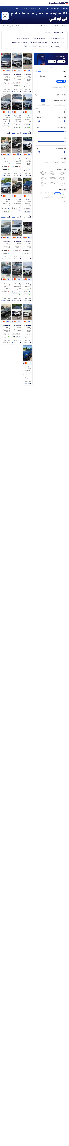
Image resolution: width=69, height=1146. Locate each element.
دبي (64, 194)
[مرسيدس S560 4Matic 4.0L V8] (17, 73)
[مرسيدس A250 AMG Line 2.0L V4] (27, 73)
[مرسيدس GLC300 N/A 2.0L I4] (27, 365)
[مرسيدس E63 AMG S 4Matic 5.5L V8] (17, 157)
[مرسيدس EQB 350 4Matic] (17, 114)
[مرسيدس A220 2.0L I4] (6, 157)
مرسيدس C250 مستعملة (22, 38)
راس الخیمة (62, 198)
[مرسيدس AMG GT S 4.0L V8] (27, 240)
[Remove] (64, 81)
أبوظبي (57, 194)
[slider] (64, 112)
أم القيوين (46, 198)
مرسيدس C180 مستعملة (57, 38)
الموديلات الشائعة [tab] (59, 32)
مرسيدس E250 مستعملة (40, 47)
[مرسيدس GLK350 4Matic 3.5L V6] (6, 114)
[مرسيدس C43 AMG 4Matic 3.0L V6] (17, 324)
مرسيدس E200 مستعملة (57, 47)
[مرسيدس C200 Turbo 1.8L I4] (17, 240)
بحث (26, 47)
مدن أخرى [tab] (47, 32)
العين (63, 202)
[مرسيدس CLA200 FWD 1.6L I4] (17, 282)
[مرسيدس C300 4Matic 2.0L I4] (17, 198)
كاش (59, 104)
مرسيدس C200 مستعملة (40, 38)
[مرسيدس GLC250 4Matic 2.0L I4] (27, 157)
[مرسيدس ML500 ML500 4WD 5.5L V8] (6, 324)
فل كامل (48, 163)
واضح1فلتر (38, 72)
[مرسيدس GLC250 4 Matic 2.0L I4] (6, 198)
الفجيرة (43, 194)
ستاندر (63, 163)
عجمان (50, 194)
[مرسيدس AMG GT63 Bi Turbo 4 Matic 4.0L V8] (6, 282)
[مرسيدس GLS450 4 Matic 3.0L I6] (27, 114)
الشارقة (54, 198)
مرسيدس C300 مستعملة (57, 42)
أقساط (43, 104)
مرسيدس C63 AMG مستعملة (19, 42)
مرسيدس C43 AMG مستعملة (39, 42)
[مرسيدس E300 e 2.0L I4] (6, 240)
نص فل (56, 163)
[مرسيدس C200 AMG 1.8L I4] (6, 73)
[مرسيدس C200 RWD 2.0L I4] (27, 198)
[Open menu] (23, 3)
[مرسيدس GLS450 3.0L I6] (27, 282)
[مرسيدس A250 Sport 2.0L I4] (27, 324)
